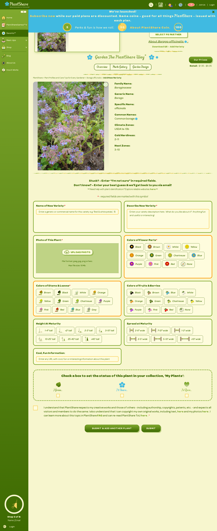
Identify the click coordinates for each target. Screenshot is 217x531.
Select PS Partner (168, 34)
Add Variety (177, 46)
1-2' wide (185, 330)
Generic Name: (124, 93)
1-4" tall (49, 330)
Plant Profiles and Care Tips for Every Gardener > (65, 78)
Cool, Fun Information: (50, 353)
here (153, 189)
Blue (199, 255)
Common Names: (126, 114)
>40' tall (95, 339)
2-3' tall (89, 330)
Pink (156, 264)
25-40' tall (73, 339)
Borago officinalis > (95, 78)
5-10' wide (168, 339)
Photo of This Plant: (49, 240)
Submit (151, 428)
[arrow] (23, 12)
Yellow (194, 247)
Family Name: (123, 83)
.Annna (56, 48)
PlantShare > (38, 78)
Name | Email (14, 520)
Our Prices (200, 59)
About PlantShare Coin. (150, 27)
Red (173, 264)
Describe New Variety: (141, 205)
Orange (139, 255)
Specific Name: (124, 104)
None (189, 264)
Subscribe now (43, 16)
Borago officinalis (43, 48)
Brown (156, 247)
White (175, 247)
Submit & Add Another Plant (112, 428)
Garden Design (141, 67)
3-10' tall (109, 330)
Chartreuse (179, 255)
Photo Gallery (120, 67)
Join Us (202, 5)
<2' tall (68, 330)
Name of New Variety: (50, 205)
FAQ (100, 415)
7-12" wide (163, 330)
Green (158, 255)
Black (138, 247)
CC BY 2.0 (54, 50)
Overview (102, 67)
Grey (94, 309)
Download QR (160, 46)
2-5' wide (142, 339)
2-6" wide (140, 330)
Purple (138, 264)
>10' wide (195, 339)
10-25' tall (50, 339)
